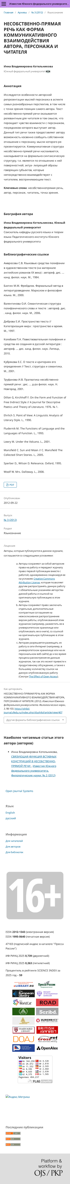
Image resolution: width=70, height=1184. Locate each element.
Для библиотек (14, 852)
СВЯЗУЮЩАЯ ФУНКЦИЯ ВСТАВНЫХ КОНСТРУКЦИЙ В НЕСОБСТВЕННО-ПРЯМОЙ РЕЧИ (33, 761)
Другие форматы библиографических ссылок (33, 720)
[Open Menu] (3, 4)
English (10, 812)
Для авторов (13, 846)
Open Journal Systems (19, 791)
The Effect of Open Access (43, 676)
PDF (11, 484)
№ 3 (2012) (37, 12)
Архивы (22, 12)
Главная (8, 12)
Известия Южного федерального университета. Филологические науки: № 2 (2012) (33, 770)
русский (11, 818)
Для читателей (14, 841)
